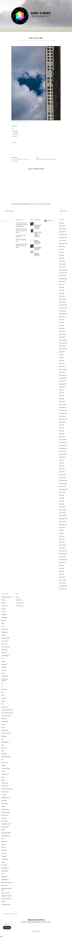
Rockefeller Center (6, 824)
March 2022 (62, 366)
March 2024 (62, 296)
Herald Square (4, 721)
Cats (2, 658)
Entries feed (19, 600)
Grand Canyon (4, 707)
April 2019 (61, 468)
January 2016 (62, 583)
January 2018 (62, 512)
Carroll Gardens (5, 655)
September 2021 (63, 384)
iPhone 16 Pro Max (6, 733)
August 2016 (62, 562)
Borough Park (4, 632)
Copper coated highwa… (38, 232)
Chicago (3, 661)
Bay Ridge (3, 614)
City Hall (3, 670)
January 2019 (62, 477)
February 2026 (62, 228)
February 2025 (62, 264)
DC (2, 686)
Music (2, 777)
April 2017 (61, 539)
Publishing (3, 818)
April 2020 (61, 433)
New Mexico (4, 783)
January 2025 (62, 267)
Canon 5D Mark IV (40, 159)
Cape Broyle (4, 649)
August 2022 (62, 351)
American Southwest (6, 597)
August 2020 (62, 422)
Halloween (4, 718)
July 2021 (61, 389)
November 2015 (63, 588)
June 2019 (61, 463)
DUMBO (3, 698)
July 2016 (61, 565)
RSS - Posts (50, 220)
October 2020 (62, 416)
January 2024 (62, 302)
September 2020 (63, 419)
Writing (3, 901)
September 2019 (63, 454)
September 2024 (63, 278)
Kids (2, 739)
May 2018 (61, 501)
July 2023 (61, 319)
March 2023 (62, 331)
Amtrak (3, 600)
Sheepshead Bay (5, 835)
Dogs (2, 695)
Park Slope (4, 800)
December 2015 (63, 586)
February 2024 (62, 299)
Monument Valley (5, 768)
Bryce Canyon (4, 641)
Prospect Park (4, 815)
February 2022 (62, 369)
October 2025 (62, 240)
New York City (43, 40)
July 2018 (61, 495)
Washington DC (5, 879)
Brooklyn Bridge (5, 638)
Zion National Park (6, 904)
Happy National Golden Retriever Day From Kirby (21, 245)
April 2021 (61, 398)
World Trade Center (6, 898)
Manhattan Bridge (5, 756)
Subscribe (7, 927)
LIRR (2, 750)
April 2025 (61, 258)
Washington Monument (7, 882)
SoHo (2, 838)
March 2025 (62, 261)
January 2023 (62, 337)
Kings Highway (5, 742)
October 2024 (62, 275)
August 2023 (62, 316)
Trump (3, 862)
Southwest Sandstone (37, 249)
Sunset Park (4, 850)
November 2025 (63, 237)
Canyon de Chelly (5, 646)
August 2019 (62, 457)
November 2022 (63, 343)
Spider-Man (4, 841)
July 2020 (61, 425)
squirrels (3, 844)
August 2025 (62, 246)
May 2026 (61, 223)
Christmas (3, 667)
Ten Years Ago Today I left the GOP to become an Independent (21, 224)
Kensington (4, 736)
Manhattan (37, 40)
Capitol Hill (4, 652)
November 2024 (63, 272)
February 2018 (62, 509)
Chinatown (4, 664)
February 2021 (62, 404)
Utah (2, 873)
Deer (2, 692)
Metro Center (4, 762)
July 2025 (61, 249)
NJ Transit (3, 794)
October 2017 (62, 521)
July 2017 (61, 530)
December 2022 (63, 340)
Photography (51, 40)
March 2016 (62, 577)
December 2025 (63, 234)
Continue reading (36, 931)
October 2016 (62, 556)
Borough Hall (4, 629)
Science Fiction (5, 827)
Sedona (3, 829)
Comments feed (19, 603)
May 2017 (61, 536)
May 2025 (61, 255)
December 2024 (63, 269)
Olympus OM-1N (5, 797)
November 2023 (63, 308)
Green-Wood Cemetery (7, 712)
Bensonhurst (4, 617)
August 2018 (62, 492)
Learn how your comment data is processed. (40, 204)
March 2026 (62, 226)
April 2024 (61, 293)
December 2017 (63, 515)
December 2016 (63, 550)
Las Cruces (4, 747)
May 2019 (61, 466)
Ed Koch (3, 701)
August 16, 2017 (21, 40)
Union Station (4, 870)
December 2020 (63, 410)
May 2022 (61, 360)
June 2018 (61, 498)
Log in (17, 597)
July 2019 (61, 460)
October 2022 (62, 346)
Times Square (4, 859)
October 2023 (62, 310)
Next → (64, 211)
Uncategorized (5, 867)
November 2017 (63, 518)
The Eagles (4, 856)
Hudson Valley (4, 730)
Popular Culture (5, 809)
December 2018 (63, 480)
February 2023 (62, 334)
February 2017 (62, 545)
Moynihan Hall (5, 774)
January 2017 (62, 548)
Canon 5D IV (4, 643)
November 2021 (63, 378)
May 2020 (61, 430)
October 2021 (62, 381)
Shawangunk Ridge (5, 832)
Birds (2, 626)
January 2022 (62, 372)
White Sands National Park (21, 240)
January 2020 (62, 442)
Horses (3, 727)
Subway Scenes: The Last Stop (21, 235)
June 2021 (61, 392)
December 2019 (63, 445)
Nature (3, 780)
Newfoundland (5, 791)
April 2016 (61, 574)
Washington (4, 876)
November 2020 (63, 413)
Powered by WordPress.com (10, 913)
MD (2, 759)
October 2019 (62, 451)
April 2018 (61, 504)
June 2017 (61, 533)
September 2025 (63, 243)
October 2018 (62, 486)
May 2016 (61, 571)
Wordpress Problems (6, 895)
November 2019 (63, 448)
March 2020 (62, 436)
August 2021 (62, 386)
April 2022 (61, 363)
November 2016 (63, 553)
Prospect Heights (5, 812)
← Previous (9, 211)
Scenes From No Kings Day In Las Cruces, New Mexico (21, 230)
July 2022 (61, 354)
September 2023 (63, 313)
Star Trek (3, 847)
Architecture (29, 40)
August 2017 (62, 527)
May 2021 (61, 395)
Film (2, 704)
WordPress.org (19, 605)
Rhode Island (4, 821)
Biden (2, 623)
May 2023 (61, 325)
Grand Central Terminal (7, 709)
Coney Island (4, 676)
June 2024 (61, 287)
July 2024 (61, 284)
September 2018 (63, 489)
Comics (3, 673)
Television (3, 853)
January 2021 (62, 407)
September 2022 (63, 348)
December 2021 (63, 375)
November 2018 (63, 483)
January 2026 (62, 231)
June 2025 (61, 252)
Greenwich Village (5, 715)
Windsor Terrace (5, 893)
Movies (3, 771)
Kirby (2, 745)
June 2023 (61, 322)
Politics (3, 806)
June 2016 (61, 568)
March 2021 (62, 401)
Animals (3, 603)
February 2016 (62, 580)
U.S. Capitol (4, 865)
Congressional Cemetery (4, 679)
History (3, 724)
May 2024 (61, 290)
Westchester (4, 885)
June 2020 (61, 428)
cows (2, 683)
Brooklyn (3, 635)
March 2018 (62, 506)
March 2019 (62, 471)
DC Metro (3, 689)
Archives (3, 608)
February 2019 (62, 474)
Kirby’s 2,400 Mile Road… (37, 243)
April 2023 (61, 328)
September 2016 (63, 559)
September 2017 (63, 524)
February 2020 (62, 439)
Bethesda (3, 620)
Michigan (3, 765)
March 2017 (62, 542)
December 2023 (63, 305)
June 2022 (61, 357)
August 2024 (62, 281)
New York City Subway (7, 788)
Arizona (3, 611)
